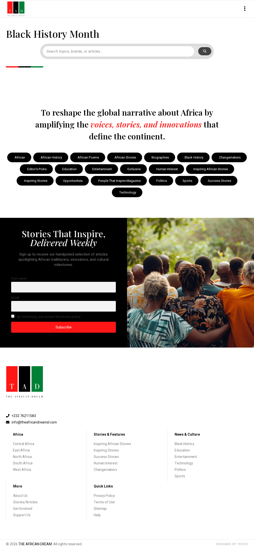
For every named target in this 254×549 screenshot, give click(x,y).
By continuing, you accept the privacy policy (48, 316)
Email (15, 297)
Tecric (242, 544)
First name (19, 278)
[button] (245, 9)
